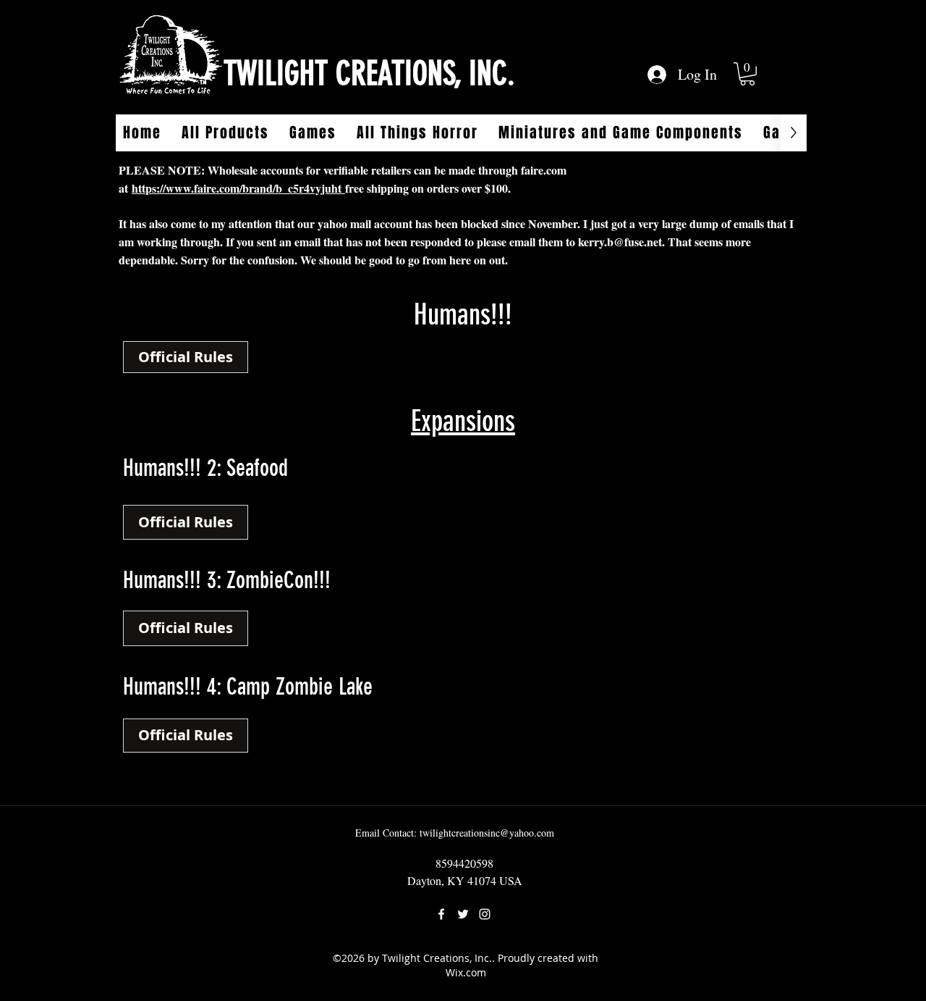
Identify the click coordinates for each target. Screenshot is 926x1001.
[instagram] (484, 914)
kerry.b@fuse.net (620, 241)
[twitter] (463, 914)
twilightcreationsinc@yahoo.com (487, 832)
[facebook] (441, 914)
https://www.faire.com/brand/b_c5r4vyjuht (238, 188)
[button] (747, 73)
